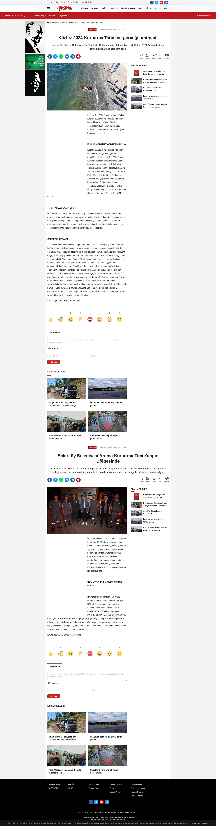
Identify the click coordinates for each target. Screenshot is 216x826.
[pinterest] (78, 56)
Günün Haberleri (116, 784)
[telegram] (67, 56)
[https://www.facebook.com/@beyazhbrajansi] (161, 2)
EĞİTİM (148, 8)
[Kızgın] (90, 315)
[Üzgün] (119, 315)
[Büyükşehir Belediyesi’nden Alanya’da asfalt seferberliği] (66, 388)
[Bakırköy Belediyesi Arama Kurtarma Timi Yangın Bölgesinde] (87, 510)
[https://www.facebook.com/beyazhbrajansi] (152, 2)
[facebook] (49, 56)
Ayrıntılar (196, 823)
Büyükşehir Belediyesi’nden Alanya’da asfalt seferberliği (62, 404)
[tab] (54, 332)
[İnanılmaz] (109, 315)
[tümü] (155, 8)
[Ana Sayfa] (48, 23)
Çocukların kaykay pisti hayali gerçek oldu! (104, 437)
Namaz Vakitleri (137, 796)
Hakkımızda (53, 2)
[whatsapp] (61, 56)
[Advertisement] (66, 150)
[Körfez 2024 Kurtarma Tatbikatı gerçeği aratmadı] (87, 87)
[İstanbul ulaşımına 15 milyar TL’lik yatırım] (107, 388)
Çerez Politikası (74, 2)
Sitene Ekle (87, 812)
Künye (62, 2)
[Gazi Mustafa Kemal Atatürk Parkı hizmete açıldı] (66, 421)
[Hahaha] (99, 315)
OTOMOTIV (54, 788)
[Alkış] (60, 315)
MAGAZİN (114, 8)
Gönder (53, 362)
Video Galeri (205, 15)
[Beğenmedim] (80, 315)
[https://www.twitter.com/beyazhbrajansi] (156, 2)
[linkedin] (72, 56)
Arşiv (112, 788)
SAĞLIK (105, 8)
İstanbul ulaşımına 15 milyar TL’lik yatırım (106, 404)
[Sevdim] (70, 315)
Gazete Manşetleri (138, 788)
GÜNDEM (84, 8)
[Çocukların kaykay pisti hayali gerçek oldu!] (107, 421)
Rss (79, 812)
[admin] (166, 2)
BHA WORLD (54, 784)
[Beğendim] (51, 315)
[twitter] (55, 56)
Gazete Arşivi (115, 792)
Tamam (204, 823)
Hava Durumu (136, 784)
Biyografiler (93, 788)
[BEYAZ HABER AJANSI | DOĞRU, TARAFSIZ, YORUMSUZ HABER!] (64, 8)
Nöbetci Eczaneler (138, 792)
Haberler (55, 22)
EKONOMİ (94, 8)
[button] (25, 16)
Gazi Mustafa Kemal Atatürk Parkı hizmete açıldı (65, 437)
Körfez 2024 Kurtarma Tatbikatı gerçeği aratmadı (86, 22)
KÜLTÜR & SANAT (128, 8)
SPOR (140, 8)
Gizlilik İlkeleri (87, 2)
